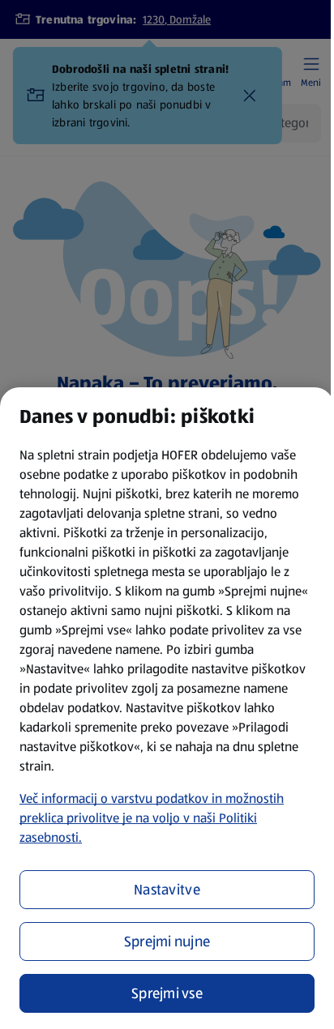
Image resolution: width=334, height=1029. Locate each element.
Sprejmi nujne (167, 941)
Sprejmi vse (167, 993)
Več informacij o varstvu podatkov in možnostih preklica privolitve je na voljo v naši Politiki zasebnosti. (151, 818)
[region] (167, 708)
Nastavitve (167, 889)
